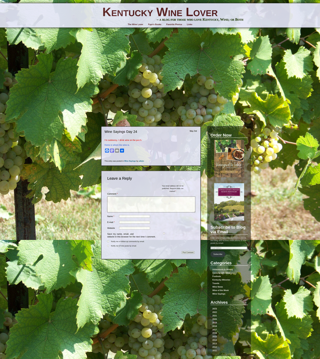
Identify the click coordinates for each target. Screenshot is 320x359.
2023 (214, 309)
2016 (214, 333)
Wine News (217, 287)
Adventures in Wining (222, 269)
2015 (214, 336)
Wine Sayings (218, 294)
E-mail (110, 222)
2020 (214, 319)
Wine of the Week (220, 290)
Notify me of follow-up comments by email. (127, 241)
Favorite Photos (174, 24)
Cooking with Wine (221, 273)
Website (111, 228)
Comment (112, 194)
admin (141, 161)
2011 (214, 350)
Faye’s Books (154, 24)
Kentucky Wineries (221, 280)
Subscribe (217, 254)
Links (189, 24)
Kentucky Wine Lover (160, 12)
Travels (215, 283)
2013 (214, 343)
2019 (214, 323)
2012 (214, 347)
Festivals (216, 276)
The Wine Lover (135, 24)
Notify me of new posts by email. (124, 246)
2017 (214, 330)
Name (110, 216)
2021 (214, 316)
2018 (214, 326)
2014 (214, 340)
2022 (214, 312)
